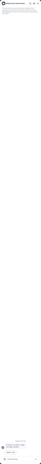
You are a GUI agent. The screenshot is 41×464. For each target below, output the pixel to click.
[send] (36, 459)
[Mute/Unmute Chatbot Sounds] (34, 3)
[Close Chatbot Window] (38, 3)
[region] (20, 231)
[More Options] (4, 459)
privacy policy (6, 12)
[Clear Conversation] (30, 3)
